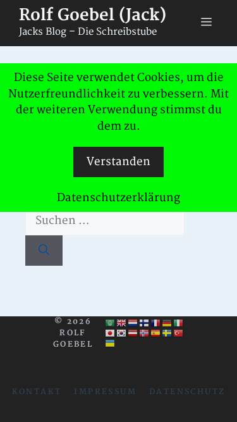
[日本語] (110, 333)
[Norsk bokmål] (144, 333)
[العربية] (110, 322)
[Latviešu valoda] (133, 333)
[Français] (156, 322)
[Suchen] (44, 250)
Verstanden (118, 161)
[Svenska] (167, 333)
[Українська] (110, 343)
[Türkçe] (179, 333)
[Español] (156, 333)
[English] (122, 322)
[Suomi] (144, 322)
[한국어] (122, 333)
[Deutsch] (167, 322)
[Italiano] (179, 322)
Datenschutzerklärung (118, 197)
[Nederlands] (133, 322)
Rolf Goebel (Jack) (92, 15)
